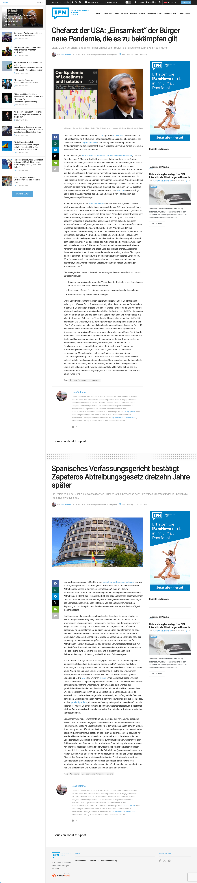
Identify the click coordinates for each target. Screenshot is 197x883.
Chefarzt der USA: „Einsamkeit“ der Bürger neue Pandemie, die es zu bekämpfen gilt (21, 18)
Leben (116, 13)
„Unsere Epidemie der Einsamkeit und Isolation (110, 155)
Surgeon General (89, 142)
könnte (101, 135)
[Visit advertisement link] (170, 101)
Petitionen (185, 13)
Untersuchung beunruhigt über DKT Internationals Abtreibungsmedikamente (169, 176)
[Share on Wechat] (55, 163)
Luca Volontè (66, 54)
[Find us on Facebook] (160, 860)
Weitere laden (22, 194)
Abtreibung (74, 774)
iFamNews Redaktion (161, 181)
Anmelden (152, 2)
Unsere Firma (57, 2)
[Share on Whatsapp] (55, 143)
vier (83, 678)
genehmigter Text (79, 702)
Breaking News (95, 54)
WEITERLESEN (158, 224)
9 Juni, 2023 (80, 54)
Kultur (133, 13)
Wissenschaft (170, 13)
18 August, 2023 (178, 181)
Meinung (108, 13)
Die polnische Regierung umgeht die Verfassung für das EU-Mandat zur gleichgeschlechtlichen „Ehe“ (28, 129)
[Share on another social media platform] (55, 169)
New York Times (96, 203)
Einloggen (140, 2)
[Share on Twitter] (55, 156)
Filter (39, 3)
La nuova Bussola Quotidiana (124, 418)
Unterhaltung (154, 13)
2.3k (188, 181)
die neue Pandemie (78, 380)
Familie (124, 13)
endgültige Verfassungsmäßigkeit (118, 582)
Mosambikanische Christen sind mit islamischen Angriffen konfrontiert (27, 49)
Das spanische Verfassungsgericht (97, 774)
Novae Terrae (128, 412)
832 (123, 54)
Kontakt (66, 2)
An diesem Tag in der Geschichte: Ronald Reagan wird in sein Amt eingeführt (28, 114)
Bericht (85, 155)
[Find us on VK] (169, 860)
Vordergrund (112, 54)
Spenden (186, 2)
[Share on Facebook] (55, 137)
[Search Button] (160, 2)
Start (99, 13)
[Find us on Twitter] (164, 860)
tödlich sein (118, 135)
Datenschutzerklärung (108, 861)
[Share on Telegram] (55, 150)
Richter (103, 678)
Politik (142, 13)
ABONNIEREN (93, 2)
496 (123, 504)
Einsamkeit (94, 380)
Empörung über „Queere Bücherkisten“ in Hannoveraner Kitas (27, 179)
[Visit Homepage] (71, 14)
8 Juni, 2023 (80, 504)
